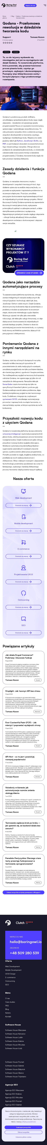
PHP (4, 144)
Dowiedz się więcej (21, 505)
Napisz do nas (30, 5)
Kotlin (36, 141)
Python (20, 141)
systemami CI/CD (10, 399)
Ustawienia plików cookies (23, 1137)
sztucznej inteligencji (11, 434)
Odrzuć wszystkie (23, 1132)
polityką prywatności (28, 1122)
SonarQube (8, 384)
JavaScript (28, 141)
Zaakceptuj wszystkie (23, 1127)
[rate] (4, 43)
